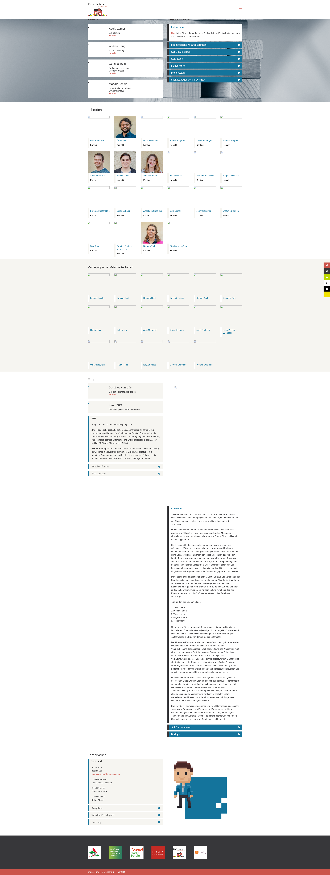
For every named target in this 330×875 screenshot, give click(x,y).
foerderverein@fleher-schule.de (106, 774)
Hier (173, 33)
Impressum (93, 871)
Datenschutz (108, 871)
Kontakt (112, 36)
